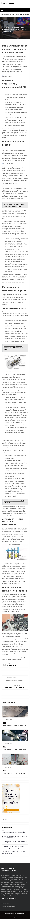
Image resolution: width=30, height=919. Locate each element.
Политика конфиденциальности (9, 906)
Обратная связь (5, 904)
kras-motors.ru (7, 3)
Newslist (9, 917)
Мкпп (5, 722)
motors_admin (11, 666)
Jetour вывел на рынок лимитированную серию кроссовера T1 (13, 852)
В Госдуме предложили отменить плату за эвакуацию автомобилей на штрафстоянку (14, 831)
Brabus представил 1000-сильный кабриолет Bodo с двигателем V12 (14, 837)
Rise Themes (19, 917)
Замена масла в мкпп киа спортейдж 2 (15, 726)
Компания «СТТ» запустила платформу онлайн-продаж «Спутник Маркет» (13, 847)
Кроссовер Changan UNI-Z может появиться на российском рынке (14, 842)
